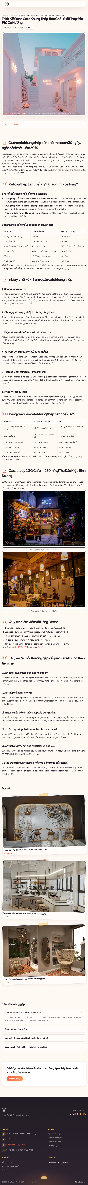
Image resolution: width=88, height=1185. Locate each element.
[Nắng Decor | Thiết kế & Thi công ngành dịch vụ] (7, 4)
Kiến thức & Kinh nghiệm (18, 15)
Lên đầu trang (80, 1182)
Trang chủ (5, 15)
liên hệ (40, 647)
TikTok (66, 1163)
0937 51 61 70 (21, 647)
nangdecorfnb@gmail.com (16, 1144)
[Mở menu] (81, 4)
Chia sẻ (29, 28)
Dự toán (5, 1170)
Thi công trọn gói (54, 1145)
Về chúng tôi (7, 1162)
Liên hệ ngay (14, 1078)
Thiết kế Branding (54, 1142)
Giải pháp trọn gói (54, 1134)
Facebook (54, 1163)
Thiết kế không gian (55, 1138)
